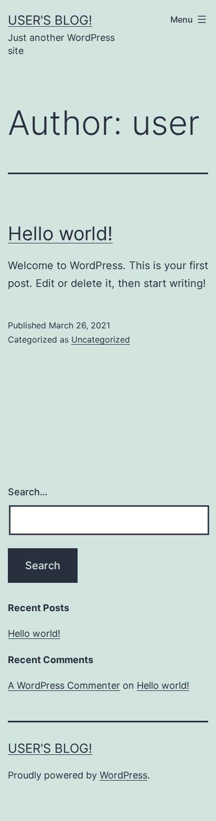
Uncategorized (100, 339)
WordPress (123, 775)
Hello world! (60, 233)
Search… (28, 491)
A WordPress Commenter (64, 685)
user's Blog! (50, 20)
